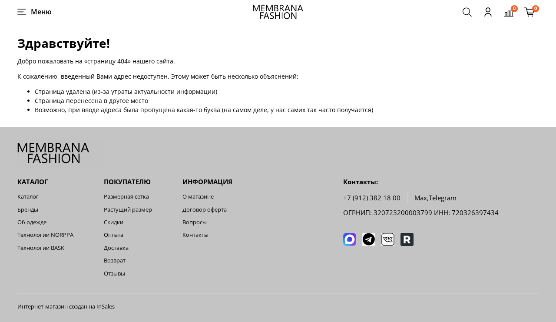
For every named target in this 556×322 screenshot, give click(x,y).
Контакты (195, 235)
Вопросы (194, 222)
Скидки (113, 222)
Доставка (116, 248)
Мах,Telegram (435, 197)
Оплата (113, 235)
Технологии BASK (40, 248)
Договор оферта (204, 209)
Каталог (28, 196)
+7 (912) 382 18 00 (371, 197)
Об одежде (31, 222)
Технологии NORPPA (45, 235)
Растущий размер (128, 209)
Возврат (115, 260)
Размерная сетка (126, 196)
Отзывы (114, 273)
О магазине (198, 196)
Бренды (27, 209)
